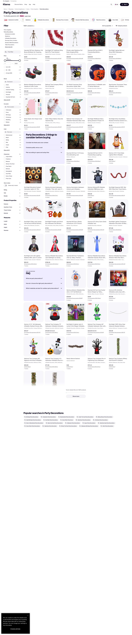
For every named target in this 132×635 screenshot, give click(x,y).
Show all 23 (7, 125)
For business (13, 1)
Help (34, 4)
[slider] (5, 60)
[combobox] (107, 26)
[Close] (28, 615)
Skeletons (7, 36)
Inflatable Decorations (10, 38)
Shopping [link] (11, 9)
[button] (116, 4)
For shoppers (6, 1)
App (30, 4)
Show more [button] (76, 396)
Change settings (15, 629)
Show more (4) (8, 47)
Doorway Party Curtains (11, 40)
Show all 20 (7, 150)
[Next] (126, 19)
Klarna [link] (5, 9)
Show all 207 (7, 99)
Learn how (28, 16)
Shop (25, 4)
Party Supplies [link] (34, 9)
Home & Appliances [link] (20, 9)
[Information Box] (34, 26)
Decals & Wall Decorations (11, 42)
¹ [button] (30, 58)
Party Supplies (7, 29)
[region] (15, 623)
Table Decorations (9, 44)
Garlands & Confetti (10, 34)
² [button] (53, 58)
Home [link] (27, 9)
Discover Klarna (19, 4)
